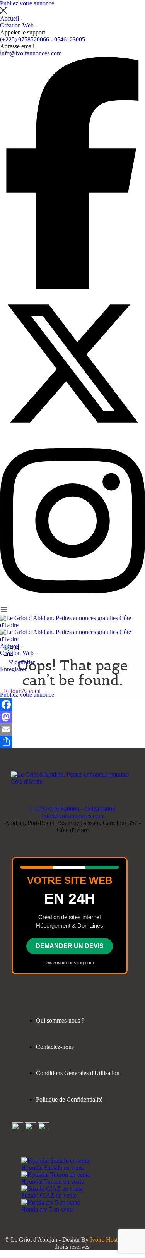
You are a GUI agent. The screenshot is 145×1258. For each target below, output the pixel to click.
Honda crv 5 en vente (47, 1209)
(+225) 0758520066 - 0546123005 (42, 39)
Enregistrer (13, 669)
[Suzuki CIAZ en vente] (52, 1188)
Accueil (10, 18)
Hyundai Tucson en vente (52, 1181)
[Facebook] (72, 704)
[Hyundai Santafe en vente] (55, 1160)
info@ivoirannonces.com (30, 53)
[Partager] (72, 742)
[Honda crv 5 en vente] (50, 1202)
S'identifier (22, 662)
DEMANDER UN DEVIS (70, 946)
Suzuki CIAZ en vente (49, 1195)
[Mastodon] (72, 717)
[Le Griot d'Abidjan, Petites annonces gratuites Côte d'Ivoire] (72, 625)
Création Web (17, 25)
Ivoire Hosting (107, 1239)
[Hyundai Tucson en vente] (55, 1174)
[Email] (72, 729)
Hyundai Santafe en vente (52, 1167)
